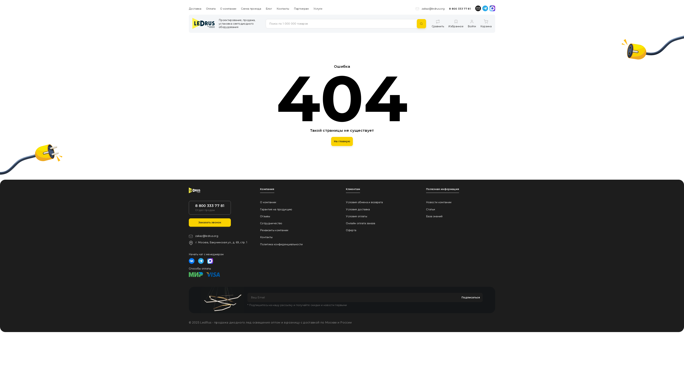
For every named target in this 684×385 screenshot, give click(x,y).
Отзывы (265, 216)
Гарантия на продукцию (276, 209)
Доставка (195, 8)
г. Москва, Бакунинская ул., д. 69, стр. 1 (221, 242)
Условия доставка (358, 209)
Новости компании (438, 202)
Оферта (351, 230)
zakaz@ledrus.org (433, 8)
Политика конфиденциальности (281, 244)
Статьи (430, 209)
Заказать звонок (209, 222)
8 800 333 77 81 (460, 8)
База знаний (434, 216)
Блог (269, 8)
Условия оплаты (356, 216)
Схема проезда (251, 8)
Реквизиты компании (274, 230)
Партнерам (301, 8)
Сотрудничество (271, 223)
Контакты (283, 8)
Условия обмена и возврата (364, 202)
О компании (228, 8)
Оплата (211, 8)
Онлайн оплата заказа (360, 223)
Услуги (318, 8)
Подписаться (471, 297)
